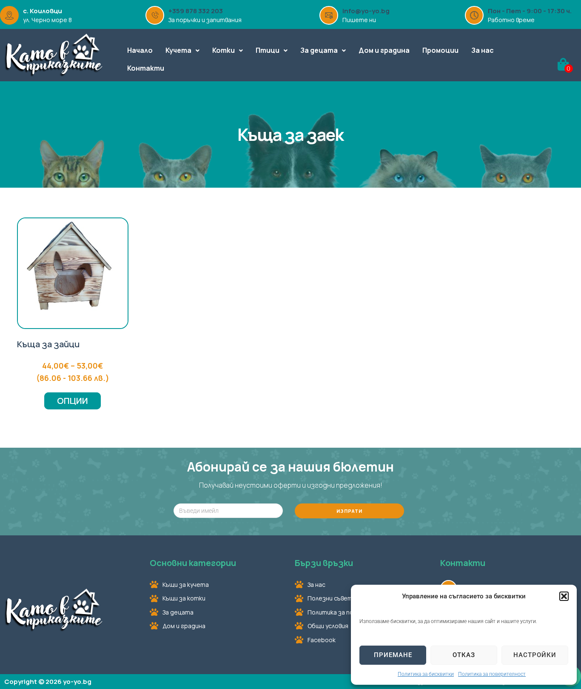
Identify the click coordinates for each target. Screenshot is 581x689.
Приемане (393, 655)
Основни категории (193, 563)
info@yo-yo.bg (366, 10)
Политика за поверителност (492, 674)
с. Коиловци (42, 10)
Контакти (462, 563)
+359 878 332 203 (195, 10)
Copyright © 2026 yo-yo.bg (47, 681)
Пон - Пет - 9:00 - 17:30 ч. (530, 10)
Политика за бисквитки (426, 674)
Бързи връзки (324, 563)
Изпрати (349, 511)
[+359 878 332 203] (154, 15)
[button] (564, 596)
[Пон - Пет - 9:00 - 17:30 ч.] (474, 15)
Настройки (534, 655)
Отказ (464, 655)
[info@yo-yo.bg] (328, 15)
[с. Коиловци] (9, 15)
